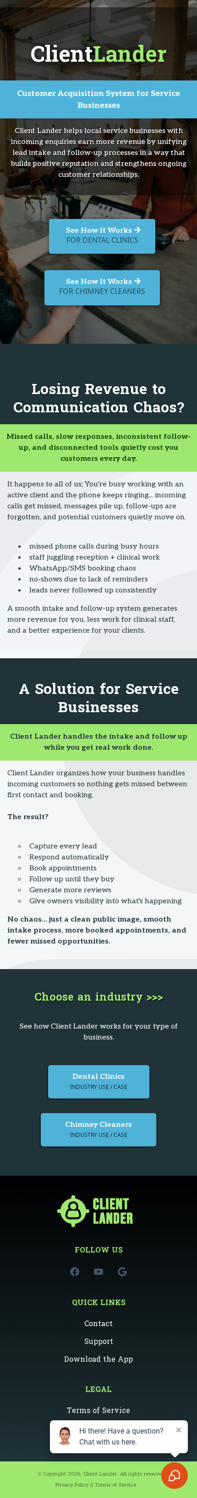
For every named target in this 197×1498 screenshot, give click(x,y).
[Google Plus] (122, 1272)
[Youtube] (98, 1272)
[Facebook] (75, 1272)
